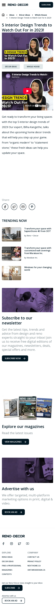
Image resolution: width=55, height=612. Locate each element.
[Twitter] (14, 209)
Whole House (41, 15)
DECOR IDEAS (7, 561)
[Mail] (23, 209)
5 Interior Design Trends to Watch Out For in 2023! (30, 18)
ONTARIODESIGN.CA (36, 570)
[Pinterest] (32, 209)
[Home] (3, 14)
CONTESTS (7, 574)
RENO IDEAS (7, 557)
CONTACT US (33, 557)
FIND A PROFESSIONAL (11, 566)
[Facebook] (5, 209)
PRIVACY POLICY (34, 561)
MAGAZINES (7, 570)
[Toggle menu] (4, 4)
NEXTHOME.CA (34, 566)
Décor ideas (24, 15)
